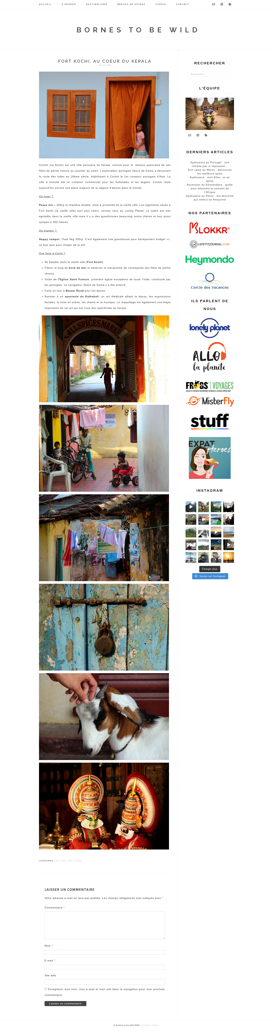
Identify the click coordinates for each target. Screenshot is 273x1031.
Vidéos (161, 4)
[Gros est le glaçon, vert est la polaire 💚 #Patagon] (216, 519)
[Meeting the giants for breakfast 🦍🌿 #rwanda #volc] (203, 557)
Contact (182, 4)
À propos (69, 4)
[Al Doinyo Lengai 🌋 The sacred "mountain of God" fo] (203, 544)
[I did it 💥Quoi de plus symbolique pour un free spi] (216, 557)
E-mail (50, 960)
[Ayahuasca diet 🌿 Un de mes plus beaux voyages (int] (191, 519)
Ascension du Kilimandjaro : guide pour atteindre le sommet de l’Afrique (210, 188)
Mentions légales (150, 1025)
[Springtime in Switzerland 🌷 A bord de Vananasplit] (228, 532)
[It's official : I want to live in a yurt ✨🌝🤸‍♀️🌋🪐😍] (216, 544)
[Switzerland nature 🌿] (191, 532)
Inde (63, 861)
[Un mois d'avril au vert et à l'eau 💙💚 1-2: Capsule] (216, 506)
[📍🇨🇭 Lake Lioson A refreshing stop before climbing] (191, 506)
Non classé (75, 861)
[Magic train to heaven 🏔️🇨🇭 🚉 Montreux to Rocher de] (191, 544)
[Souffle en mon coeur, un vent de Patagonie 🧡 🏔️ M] (203, 519)
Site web (50, 975)
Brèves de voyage (131, 4)
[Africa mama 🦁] (228, 544)
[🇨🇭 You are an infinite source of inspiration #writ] (228, 506)
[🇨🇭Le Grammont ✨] (216, 532)
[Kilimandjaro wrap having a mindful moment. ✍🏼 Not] (203, 532)
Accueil (45, 4)
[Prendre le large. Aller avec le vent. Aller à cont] (228, 557)
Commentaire (55, 907)
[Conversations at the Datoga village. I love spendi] (228, 519)
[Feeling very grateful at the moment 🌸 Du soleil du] (203, 506)
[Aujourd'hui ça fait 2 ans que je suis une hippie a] (191, 557)
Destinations (96, 4)
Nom (49, 945)
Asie (57, 861)
